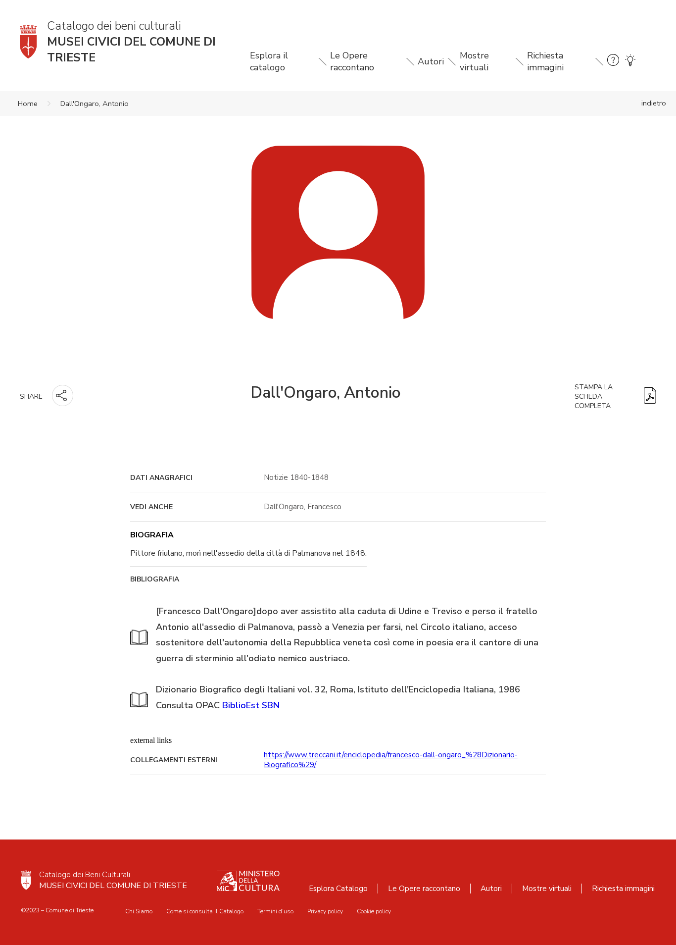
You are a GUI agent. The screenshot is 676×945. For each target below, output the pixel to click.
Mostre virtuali (474, 61)
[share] (62, 395)
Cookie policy (374, 911)
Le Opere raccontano (352, 61)
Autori (431, 61)
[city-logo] (26, 880)
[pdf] (650, 396)
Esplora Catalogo (338, 888)
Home (28, 103)
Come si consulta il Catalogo (204, 911)
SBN (271, 705)
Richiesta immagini (545, 61)
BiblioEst (240, 705)
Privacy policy (325, 911)
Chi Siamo (138, 911)
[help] (613, 61)
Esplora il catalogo (269, 61)
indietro (653, 103)
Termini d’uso (275, 911)
